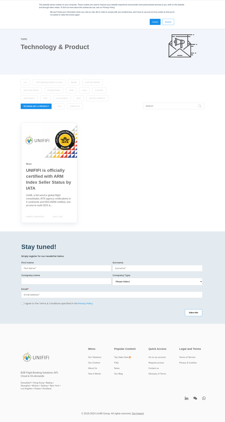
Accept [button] (155, 21)
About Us (92, 368)
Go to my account (157, 357)
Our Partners (31, 90)
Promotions (53, 90)
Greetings (29, 98)
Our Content (94, 362)
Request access (156, 362)
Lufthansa (62, 98)
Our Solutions (94, 357)
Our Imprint (138, 413)
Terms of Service (187, 357)
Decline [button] (168, 21)
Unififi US (75, 106)
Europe (99, 90)
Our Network (92, 82)
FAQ (116, 362)
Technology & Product (36, 106)
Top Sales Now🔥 (122, 357)
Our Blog (118, 373)
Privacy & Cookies (188, 362)
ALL (25, 82)
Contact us (153, 368)
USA (59, 106)
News (74, 82)
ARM (71, 90)
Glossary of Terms (157, 373)
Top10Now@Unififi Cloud (49, 82)
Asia (84, 90)
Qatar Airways (97, 98)
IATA (45, 98)
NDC (79, 98)
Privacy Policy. (85, 303)
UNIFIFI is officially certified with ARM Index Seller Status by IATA (48, 126)
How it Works (94, 373)
